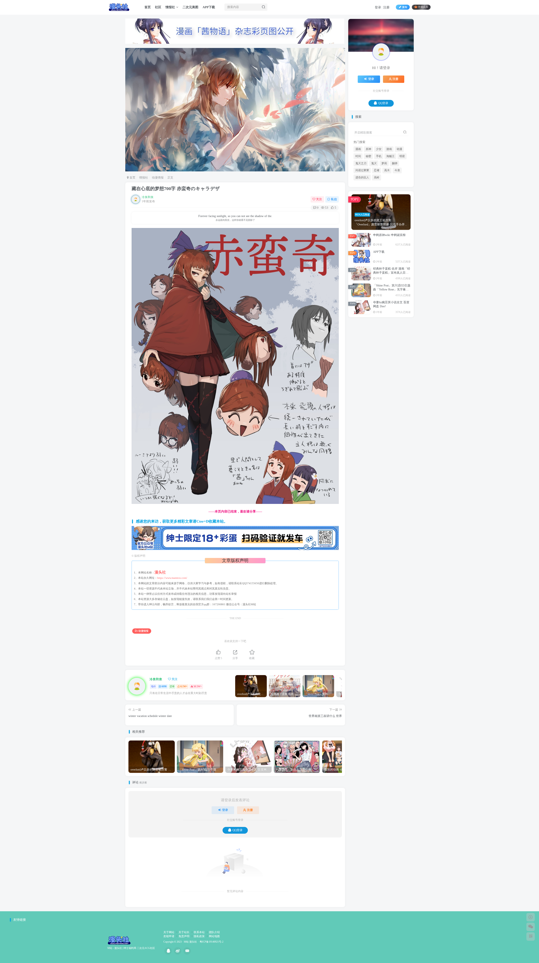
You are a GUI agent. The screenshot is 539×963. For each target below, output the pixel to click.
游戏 (389, 190)
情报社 (170, 7)
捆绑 (394, 205)
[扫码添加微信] (530, 927)
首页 (147, 7)
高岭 (376, 219)
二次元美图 (190, 7)
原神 (368, 190)
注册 (386, 7)
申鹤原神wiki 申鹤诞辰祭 (389, 276)
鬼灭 (374, 205)
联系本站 (199, 932)
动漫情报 (158, 177)
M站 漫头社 (190, 941)
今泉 (397, 212)
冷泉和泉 (147, 197)
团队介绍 (214, 932)
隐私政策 (199, 936)
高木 (387, 212)
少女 (379, 190)
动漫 (399, 190)
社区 (158, 7)
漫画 (358, 190)
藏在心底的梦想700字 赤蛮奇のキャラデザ (176, 188)
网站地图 (214, 936)
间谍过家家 (362, 212)
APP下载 (209, 7)
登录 (378, 7)
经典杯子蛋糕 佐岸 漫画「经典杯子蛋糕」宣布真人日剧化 (391, 314)
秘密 (368, 197)
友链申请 (168, 936)
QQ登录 (237, 830)
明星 (402, 197)
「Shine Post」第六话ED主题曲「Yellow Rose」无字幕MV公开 (391, 331)
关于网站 (168, 932)
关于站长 (184, 932)
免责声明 (184, 936)
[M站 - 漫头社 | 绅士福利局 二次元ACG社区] (119, 940)
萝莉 (384, 205)
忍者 (376, 212)
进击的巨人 (362, 219)
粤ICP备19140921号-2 (211, 941)
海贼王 (390, 197)
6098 (164, 686)
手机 (379, 197)
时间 (358, 197)
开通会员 (423, 7)
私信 (334, 199)
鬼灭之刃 (360, 205)
